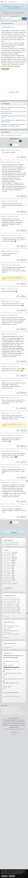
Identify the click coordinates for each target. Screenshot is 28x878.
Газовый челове (7, 583)
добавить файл (8, 587)
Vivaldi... (5, 582)
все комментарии (7, 647)
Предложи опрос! (16, 696)
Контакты (14, 734)
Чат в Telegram (5, 69)
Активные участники (6, 713)
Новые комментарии (9, 643)
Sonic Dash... (6, 562)
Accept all (4, 876)
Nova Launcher (7, 557)
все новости (6, 616)
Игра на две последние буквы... (11, 634)
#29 (2, 150)
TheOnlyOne (8, 380)
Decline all (11, 876)
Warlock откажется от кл (9, 606)
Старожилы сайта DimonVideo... (11, 630)
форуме (11, 622)
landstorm (7, 413)
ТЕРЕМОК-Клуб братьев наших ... (11, 625)
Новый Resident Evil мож (9, 611)
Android (14, 707)
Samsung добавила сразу (9, 604)
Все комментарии (16, 713)
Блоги (13, 711)
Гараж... (5, 624)
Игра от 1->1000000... (8, 627)
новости (13, 595)
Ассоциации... (6, 629)
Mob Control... (6, 560)
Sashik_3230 (8, 235)
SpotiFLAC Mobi (7, 552)
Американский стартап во (9, 599)
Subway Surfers (7, 558)
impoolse (7, 467)
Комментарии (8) (7, 696)
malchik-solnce (8, 150)
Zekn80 (6, 251)
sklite (6, 288)
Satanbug (7, 265)
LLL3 (6, 315)
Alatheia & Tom (6, 575)
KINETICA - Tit (6, 570)
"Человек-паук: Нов (8, 597)
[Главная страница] (1, 2)
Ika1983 (13, 27)
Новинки (6, 550)
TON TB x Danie (7, 578)
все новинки (6, 589)
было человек (17, 135)
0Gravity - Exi (6, 567)
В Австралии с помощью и (9, 609)
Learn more (19, 873)
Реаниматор (15, 709)
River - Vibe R (6, 568)
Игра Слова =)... (7, 632)
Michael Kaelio (6, 572)
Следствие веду (7, 555)
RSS (17, 16)
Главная (4, 707)
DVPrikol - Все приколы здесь (11, 542)
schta (6, 216)
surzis (6, 201)
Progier (6, 366)
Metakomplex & (7, 580)
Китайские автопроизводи (9, 601)
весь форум (6, 637)
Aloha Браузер (7, 553)
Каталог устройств (6, 711)
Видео (18, 707)
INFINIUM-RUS (8, 435)
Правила (24, 713)
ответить (24, 157)
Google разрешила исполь (9, 602)
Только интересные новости (11, 544)
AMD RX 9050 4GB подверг (9, 612)
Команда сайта (19, 711)
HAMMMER (7, 162)
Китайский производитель (9, 607)
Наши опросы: (7, 653)
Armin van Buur (7, 563)
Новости (9, 707)
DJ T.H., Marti (6, 573)
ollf (5, 334)
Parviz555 (7, 506)
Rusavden (7, 301)
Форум (9, 709)
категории (12, 16)
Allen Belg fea (6, 577)
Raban (6, 482)
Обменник (4, 709)
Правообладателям (14, 732)
